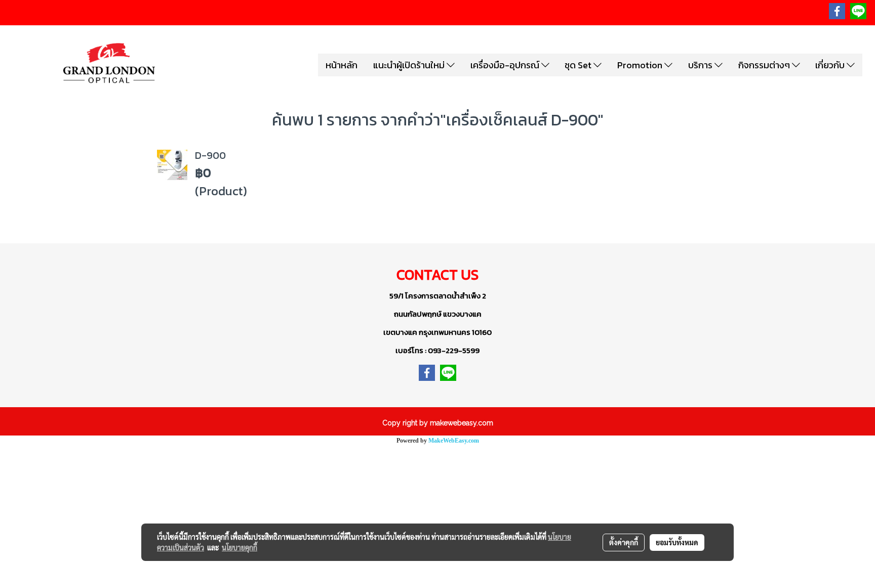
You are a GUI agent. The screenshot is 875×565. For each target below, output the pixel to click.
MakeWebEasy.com (453, 440)
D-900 (210, 155)
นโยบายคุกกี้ (239, 547)
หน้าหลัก (341, 65)
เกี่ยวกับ (831, 65)
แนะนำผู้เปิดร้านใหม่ (410, 65)
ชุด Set (579, 65)
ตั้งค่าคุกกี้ (623, 542)
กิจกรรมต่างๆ (765, 65)
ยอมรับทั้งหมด (677, 542)
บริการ (701, 65)
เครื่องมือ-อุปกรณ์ (505, 65)
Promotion (640, 65)
